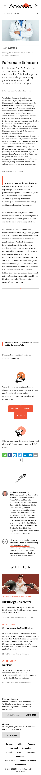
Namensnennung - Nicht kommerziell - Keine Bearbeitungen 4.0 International (24, 545)
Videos (20, 744)
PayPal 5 (26, 409)
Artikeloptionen (11, 48)
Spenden (14, 409)
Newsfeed (14, 748)
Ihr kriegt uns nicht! (16, 602)
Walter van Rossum (21, 654)
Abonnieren (31, 715)
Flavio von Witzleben (14, 171)
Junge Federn (23, 533)
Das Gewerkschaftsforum (23, 617)
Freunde (9, 752)
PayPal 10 (20, 415)
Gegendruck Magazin (28, 760)
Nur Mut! (7, 665)
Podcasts (31, 744)
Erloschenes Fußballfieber (17, 628)
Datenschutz (20, 756)
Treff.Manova (10, 760)
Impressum (30, 752)
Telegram (10, 744)
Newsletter (26, 748)
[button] (4, 455)
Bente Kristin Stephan (22, 682)
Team (19, 752)
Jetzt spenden (11, 735)
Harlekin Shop (20, 764)
